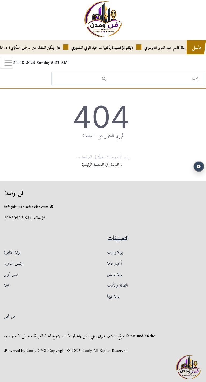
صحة (6, 285)
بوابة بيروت (115, 252)
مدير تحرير (11, 274)
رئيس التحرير (13, 263)
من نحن (9, 316)
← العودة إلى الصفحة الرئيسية (103, 165)
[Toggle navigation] (6, 63)
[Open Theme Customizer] (198, 166)
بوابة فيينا (113, 296)
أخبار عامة (114, 263)
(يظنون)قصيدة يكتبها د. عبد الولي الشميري (105, 48)
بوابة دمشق (115, 274)
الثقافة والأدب (117, 285)
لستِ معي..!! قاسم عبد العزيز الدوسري (175, 48)
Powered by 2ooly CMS (25, 351)
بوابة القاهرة (12, 252)
